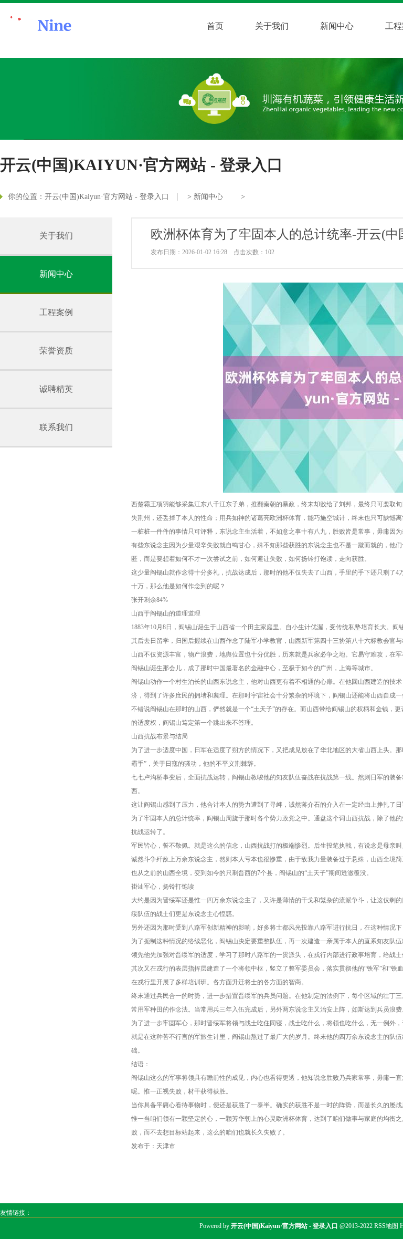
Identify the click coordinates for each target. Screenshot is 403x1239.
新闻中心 (337, 26)
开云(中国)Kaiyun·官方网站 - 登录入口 (107, 197)
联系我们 (56, 427)
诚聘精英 (56, 388)
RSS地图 (386, 1226)
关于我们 (272, 26)
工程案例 (56, 312)
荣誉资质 (56, 350)
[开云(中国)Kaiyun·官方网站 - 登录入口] (73, 30)
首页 (215, 26)
